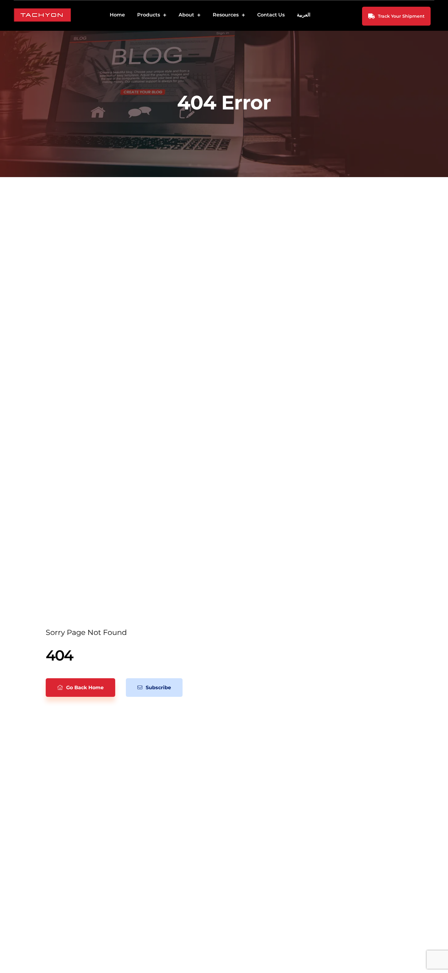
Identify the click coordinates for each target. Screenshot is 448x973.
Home (117, 15)
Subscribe (157, 687)
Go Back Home (84, 687)
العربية (303, 15)
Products (148, 15)
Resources (226, 15)
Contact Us (271, 15)
